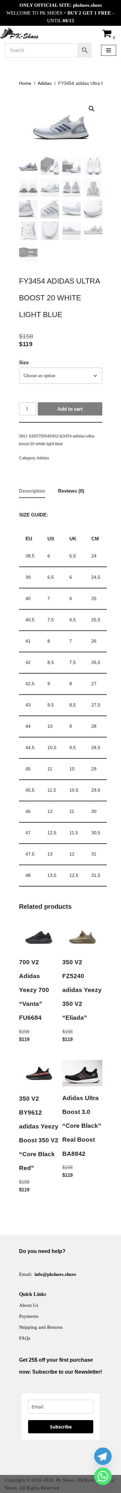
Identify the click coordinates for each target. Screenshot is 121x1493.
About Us (28, 1305)
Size (24, 362)
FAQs (24, 1338)
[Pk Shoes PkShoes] (19, 33)
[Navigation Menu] (108, 50)
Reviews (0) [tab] (71, 491)
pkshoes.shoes (87, 5)
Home (25, 83)
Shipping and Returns (41, 1327)
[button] (91, 109)
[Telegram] (103, 1456)
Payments (28, 1316)
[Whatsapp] (103, 1476)
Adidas (45, 83)
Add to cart (70, 409)
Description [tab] (32, 491)
